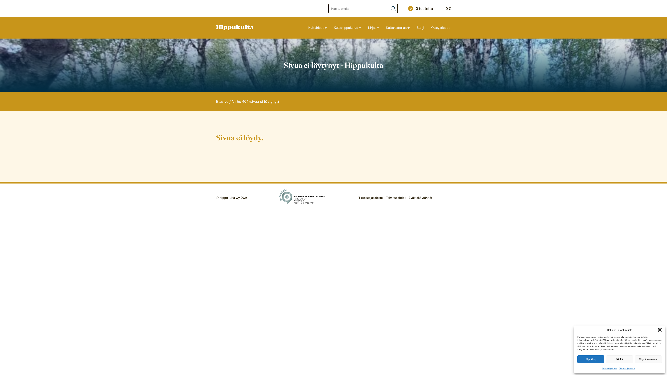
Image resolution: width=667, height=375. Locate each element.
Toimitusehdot (396, 198)
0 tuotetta (433, 8)
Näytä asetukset (648, 359)
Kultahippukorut (346, 28)
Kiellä (619, 359)
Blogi (420, 28)
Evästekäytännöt (609, 368)
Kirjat (372, 28)
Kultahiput (316, 28)
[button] (660, 330)
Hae (393, 8)
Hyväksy (591, 359)
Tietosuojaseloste (627, 368)
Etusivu (222, 101)
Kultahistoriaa (396, 28)
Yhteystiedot (440, 28)
